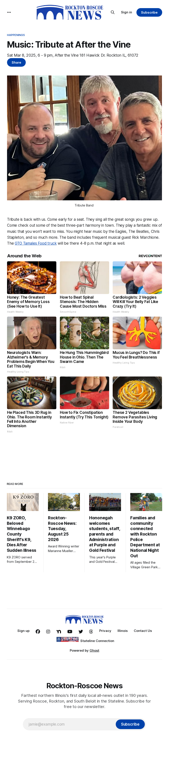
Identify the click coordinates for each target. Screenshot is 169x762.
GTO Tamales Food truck (36, 243)
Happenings (16, 35)
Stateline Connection (97, 641)
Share (16, 62)
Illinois (123, 631)
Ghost (94, 650)
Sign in (126, 12)
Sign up (23, 631)
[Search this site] (112, 12)
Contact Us (143, 631)
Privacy (105, 631)
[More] (9, 12)
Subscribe (149, 12)
